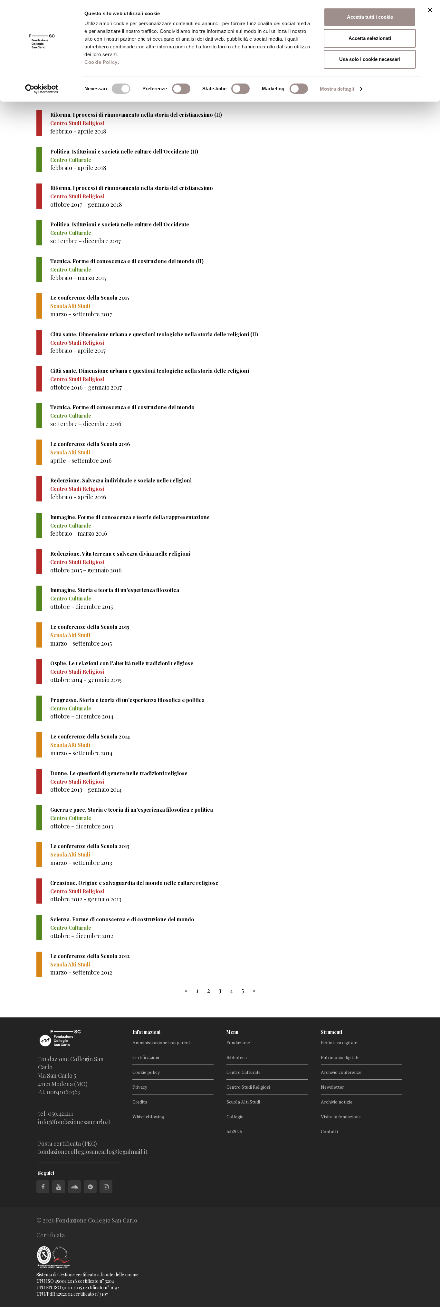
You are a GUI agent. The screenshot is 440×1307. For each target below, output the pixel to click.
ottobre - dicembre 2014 (81, 716)
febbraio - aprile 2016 (78, 497)
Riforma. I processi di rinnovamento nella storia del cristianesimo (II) (136, 114)
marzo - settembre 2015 (81, 643)
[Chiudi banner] (430, 10)
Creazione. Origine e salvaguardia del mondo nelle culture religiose (134, 882)
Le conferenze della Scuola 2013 (89, 846)
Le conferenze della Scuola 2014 (90, 736)
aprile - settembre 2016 (80, 460)
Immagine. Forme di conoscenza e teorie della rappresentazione (130, 517)
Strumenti (331, 1032)
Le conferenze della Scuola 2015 (89, 626)
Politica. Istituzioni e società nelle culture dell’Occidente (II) (124, 151)
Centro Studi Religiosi (248, 1087)
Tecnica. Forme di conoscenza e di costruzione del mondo (122, 407)
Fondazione (238, 1042)
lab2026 (234, 1131)
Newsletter (332, 1087)
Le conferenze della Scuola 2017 (89, 297)
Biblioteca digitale (339, 1042)
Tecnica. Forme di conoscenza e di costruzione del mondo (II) (127, 261)
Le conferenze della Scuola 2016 (90, 444)
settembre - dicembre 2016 (85, 424)
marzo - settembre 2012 (81, 972)
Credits (139, 1102)
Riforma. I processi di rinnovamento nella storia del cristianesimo (131, 187)
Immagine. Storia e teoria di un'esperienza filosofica (114, 590)
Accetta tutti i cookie (370, 17)
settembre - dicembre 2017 (85, 241)
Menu (232, 1032)
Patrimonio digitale (340, 1057)
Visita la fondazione (341, 1117)
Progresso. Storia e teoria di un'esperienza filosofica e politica (127, 700)
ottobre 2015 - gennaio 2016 (85, 570)
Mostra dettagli (337, 89)
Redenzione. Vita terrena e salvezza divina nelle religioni (120, 553)
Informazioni (146, 1032)
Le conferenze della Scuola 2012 (90, 956)
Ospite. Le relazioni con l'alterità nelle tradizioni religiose (121, 663)
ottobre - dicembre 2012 (81, 936)
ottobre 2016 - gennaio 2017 (86, 387)
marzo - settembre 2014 (81, 753)
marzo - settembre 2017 (81, 314)
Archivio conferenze (341, 1072)
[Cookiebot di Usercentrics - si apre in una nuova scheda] (42, 89)
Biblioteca (236, 1057)
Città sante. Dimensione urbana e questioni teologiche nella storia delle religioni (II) (154, 334)
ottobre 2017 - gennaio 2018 (86, 204)
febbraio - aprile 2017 (78, 350)
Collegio (235, 1117)
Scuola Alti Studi (243, 1102)
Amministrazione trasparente (162, 1042)
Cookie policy (146, 1072)
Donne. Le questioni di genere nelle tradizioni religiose (118, 773)
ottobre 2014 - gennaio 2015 (85, 680)
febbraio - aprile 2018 (78, 131)
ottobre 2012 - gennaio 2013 (85, 899)
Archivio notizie (336, 1102)
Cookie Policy (101, 62)
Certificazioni (145, 1057)
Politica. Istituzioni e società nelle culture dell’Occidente (119, 224)
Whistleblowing (148, 1117)
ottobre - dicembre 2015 (81, 606)
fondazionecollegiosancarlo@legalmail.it (93, 1151)
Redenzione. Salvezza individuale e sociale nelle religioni (121, 480)
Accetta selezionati (370, 38)
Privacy (139, 1087)
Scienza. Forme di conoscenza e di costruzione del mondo (122, 919)
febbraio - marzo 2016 (78, 533)
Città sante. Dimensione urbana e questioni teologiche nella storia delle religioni (149, 370)
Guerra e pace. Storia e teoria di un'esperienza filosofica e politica (131, 809)
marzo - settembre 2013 (81, 862)
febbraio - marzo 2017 (78, 278)
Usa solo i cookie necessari (369, 59)
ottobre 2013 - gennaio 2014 (86, 789)
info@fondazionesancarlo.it (74, 1122)
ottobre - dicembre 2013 (81, 826)
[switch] (181, 89)
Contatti (329, 1131)
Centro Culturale (243, 1072)
